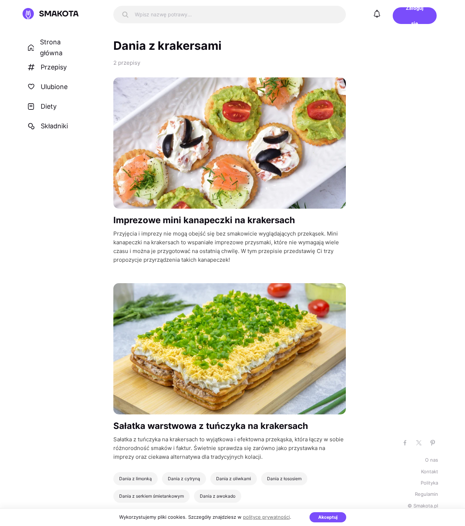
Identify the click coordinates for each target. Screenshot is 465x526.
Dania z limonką (135, 478)
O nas (431, 460)
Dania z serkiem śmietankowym (151, 496)
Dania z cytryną (184, 478)
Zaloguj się (415, 15)
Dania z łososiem (284, 478)
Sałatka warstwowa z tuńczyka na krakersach (210, 426)
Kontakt (429, 471)
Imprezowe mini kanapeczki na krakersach (204, 220)
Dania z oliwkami (233, 478)
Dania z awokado (217, 496)
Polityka (429, 483)
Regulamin (426, 494)
